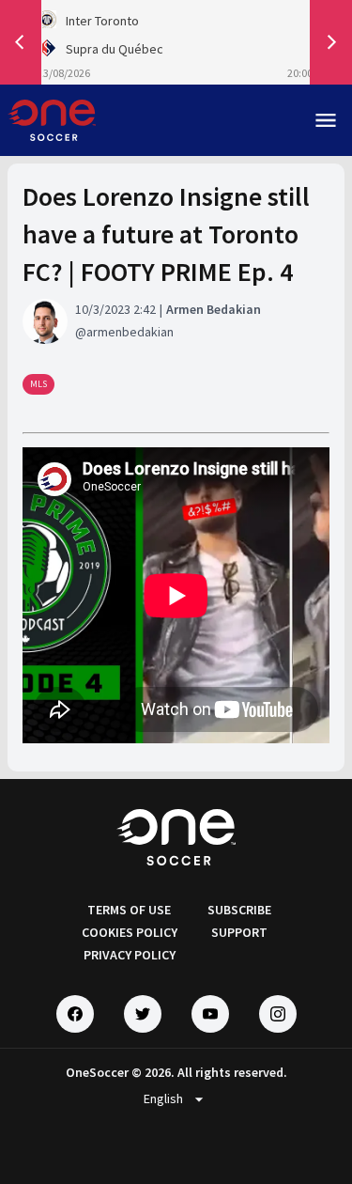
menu (326, 120)
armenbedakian (130, 331)
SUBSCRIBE (239, 909)
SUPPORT (239, 932)
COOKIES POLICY (129, 932)
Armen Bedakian (213, 309)
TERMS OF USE (129, 909)
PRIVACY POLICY (130, 954)
